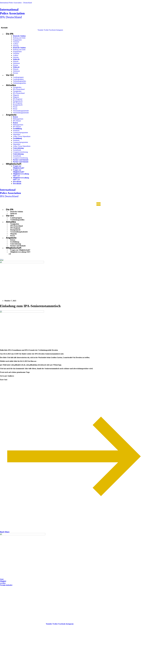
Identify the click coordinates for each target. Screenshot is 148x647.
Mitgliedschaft (13, 164)
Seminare (16, 130)
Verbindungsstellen (19, 81)
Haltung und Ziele (19, 38)
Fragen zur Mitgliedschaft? (18, 167)
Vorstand (16, 42)
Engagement (17, 40)
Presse (15, 107)
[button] (50, 204)
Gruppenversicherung (20, 152)
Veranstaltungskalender (21, 111)
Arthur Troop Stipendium (21, 136)
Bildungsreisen (18, 119)
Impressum (4, 603)
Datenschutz (4, 606)
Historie (15, 61)
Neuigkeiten (17, 87)
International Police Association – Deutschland (16, 3)
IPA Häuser (17, 121)
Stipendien (16, 134)
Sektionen (16, 63)
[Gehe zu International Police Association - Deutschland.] (1, 260)
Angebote (11, 114)
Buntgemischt (17, 101)
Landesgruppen (18, 77)
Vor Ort (10, 75)
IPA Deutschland (12, 13)
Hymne (15, 65)
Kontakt (4, 28)
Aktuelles (11, 85)
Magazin (16, 95)
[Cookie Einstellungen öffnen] (16, 646)
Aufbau (15, 44)
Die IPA (9, 34)
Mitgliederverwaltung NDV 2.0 (20, 253)
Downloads (17, 182)
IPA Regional (17, 99)
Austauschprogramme (20, 132)
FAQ (2, 600)
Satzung (16, 46)
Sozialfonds (17, 150)
